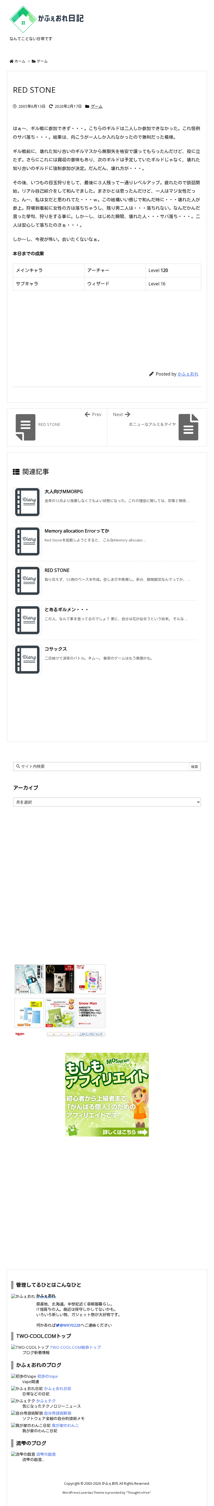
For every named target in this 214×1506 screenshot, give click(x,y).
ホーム (19, 61)
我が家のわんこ (65, 1425)
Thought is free (138, 1492)
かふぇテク (46, 1401)
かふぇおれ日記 (57, 1388)
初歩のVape (47, 1376)
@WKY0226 (70, 1325)
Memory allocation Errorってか (77, 531)
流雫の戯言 (46, 1454)
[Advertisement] (107, 328)
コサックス (56, 649)
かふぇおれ (187, 374)
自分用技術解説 (57, 1413)
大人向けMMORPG (64, 491)
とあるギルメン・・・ (67, 610)
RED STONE (57, 570)
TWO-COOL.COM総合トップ (75, 1347)
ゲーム (42, 61)
